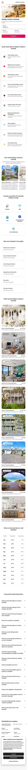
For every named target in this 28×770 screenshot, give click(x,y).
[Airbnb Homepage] (3, 2)
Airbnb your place (20, 2)
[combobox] (13, 27)
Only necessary (13, 757)
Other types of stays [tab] (17, 724)
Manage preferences (13, 761)
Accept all (13, 754)
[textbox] (7, 32)
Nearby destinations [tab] (6, 724)
